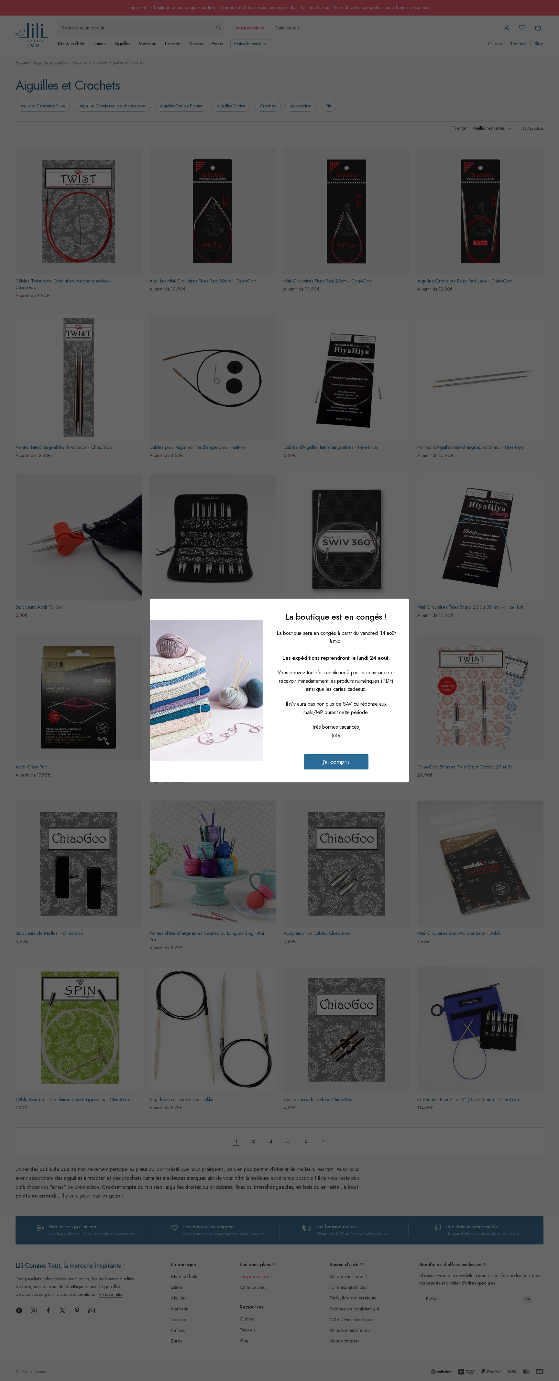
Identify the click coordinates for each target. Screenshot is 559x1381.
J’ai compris (336, 762)
